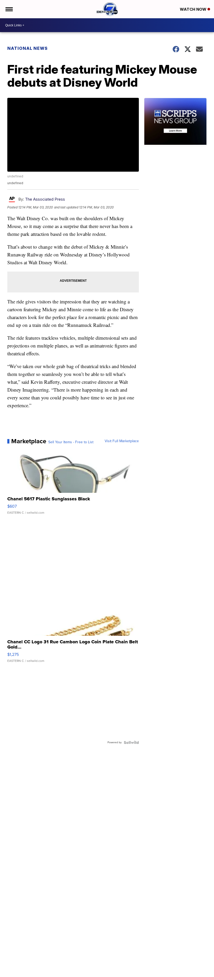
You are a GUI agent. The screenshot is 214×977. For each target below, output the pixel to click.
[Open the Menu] (9, 9)
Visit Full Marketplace (122, 441)
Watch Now (193, 9)
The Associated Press (45, 199)
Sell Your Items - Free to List (70, 442)
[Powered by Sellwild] (131, 742)
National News (27, 48)
